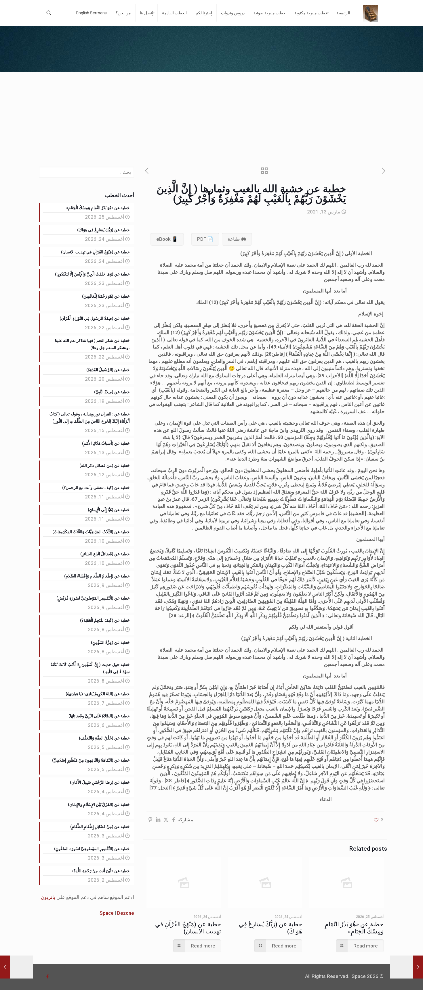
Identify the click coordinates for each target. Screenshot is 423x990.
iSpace (106, 913)
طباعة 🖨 (237, 239)
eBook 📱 (167, 239)
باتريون (48, 897)
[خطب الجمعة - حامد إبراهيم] (370, 13)
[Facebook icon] (47, 976)
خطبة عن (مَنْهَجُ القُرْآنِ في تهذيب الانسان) (188, 928)
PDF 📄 (205, 239)
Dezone (125, 913)
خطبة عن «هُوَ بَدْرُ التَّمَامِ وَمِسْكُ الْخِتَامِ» (354, 928)
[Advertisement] (211, 115)
